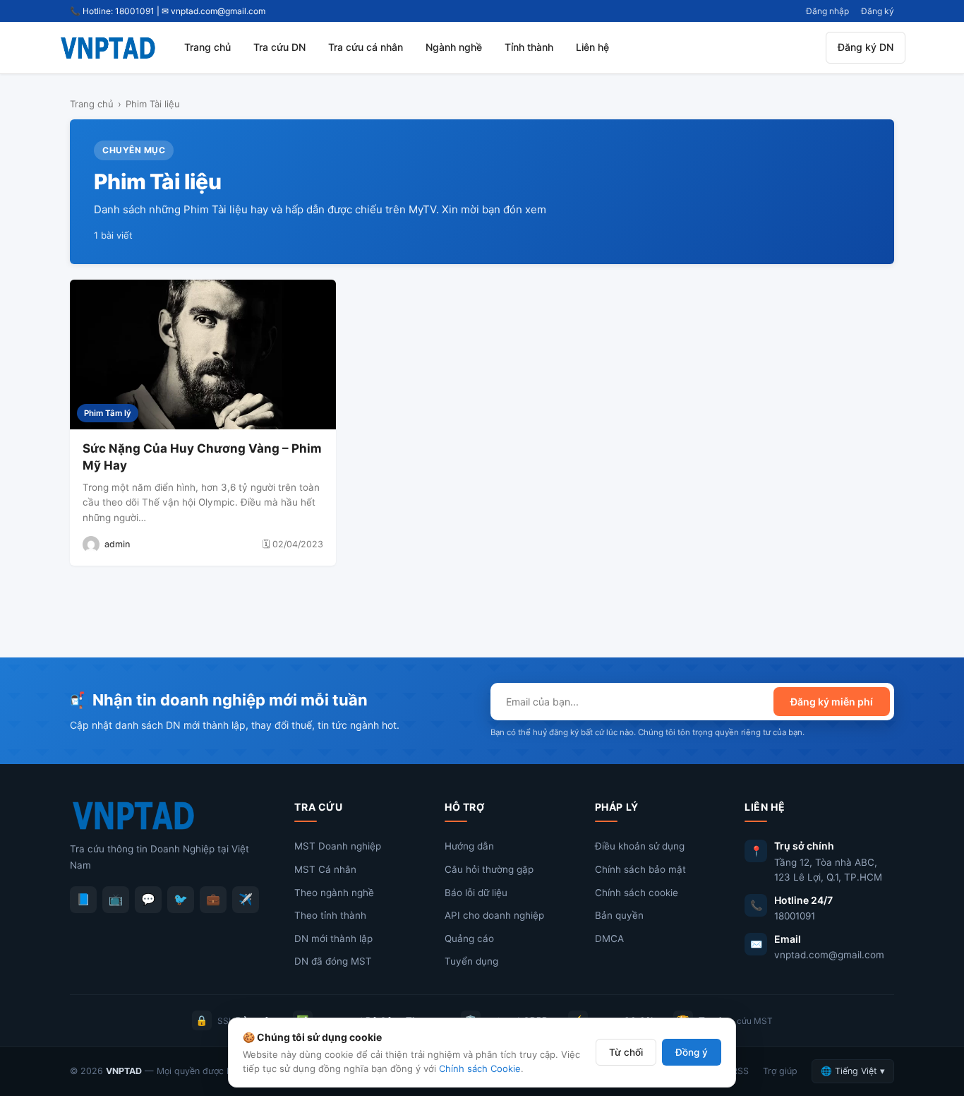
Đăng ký (877, 11)
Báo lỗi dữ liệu (476, 892)
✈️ (246, 899)
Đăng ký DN (865, 47)
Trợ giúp (780, 1071)
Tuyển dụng (471, 961)
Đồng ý (691, 1052)
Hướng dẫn (469, 846)
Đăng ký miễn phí (831, 702)
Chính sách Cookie (480, 1068)
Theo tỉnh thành (330, 915)
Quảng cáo (469, 938)
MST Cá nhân (325, 869)
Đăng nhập (827, 11)
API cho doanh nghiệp (494, 915)
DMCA (609, 938)
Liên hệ (592, 47)
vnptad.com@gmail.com (829, 954)
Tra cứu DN (279, 47)
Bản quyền (619, 915)
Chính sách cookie (636, 892)
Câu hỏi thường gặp (489, 869)
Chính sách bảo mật (640, 869)
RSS (740, 1071)
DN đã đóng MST (333, 961)
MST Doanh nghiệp (337, 846)
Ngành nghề (454, 47)
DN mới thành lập (333, 938)
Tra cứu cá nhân (365, 47)
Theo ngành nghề (334, 892)
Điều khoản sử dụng (640, 846)
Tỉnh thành (529, 47)
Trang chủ (207, 47)
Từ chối (626, 1052)
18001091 (794, 916)
